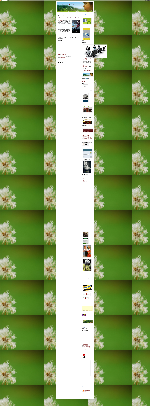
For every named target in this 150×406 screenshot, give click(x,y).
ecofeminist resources (85, 335)
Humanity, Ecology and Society (87, 180)
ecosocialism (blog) (85, 336)
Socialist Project (85, 348)
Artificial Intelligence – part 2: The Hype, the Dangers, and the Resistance (87, 59)
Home (69, 80)
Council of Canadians (85, 334)
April (83, 189)
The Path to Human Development (87, 181)
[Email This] (67, 56)
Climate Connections (85, 333)
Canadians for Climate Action (86, 331)
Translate (88, 14)
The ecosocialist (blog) (86, 350)
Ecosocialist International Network (87, 338)
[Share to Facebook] (69, 56)
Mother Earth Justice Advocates (87, 70)
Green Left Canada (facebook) (87, 340)
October (83, 188)
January (83, 186)
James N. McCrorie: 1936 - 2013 (87, 137)
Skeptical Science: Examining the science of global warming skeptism (87, 347)
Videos (64, 57)
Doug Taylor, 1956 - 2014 (86, 135)
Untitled (59, 54)
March (83, 190)
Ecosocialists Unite (85, 339)
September (83, 196)
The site (63, 54)
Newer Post (59, 80)
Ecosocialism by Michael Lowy (87, 179)
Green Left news (85, 341)
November (83, 187)
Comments (84, 86)
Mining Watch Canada (86, 342)
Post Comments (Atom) (64, 82)
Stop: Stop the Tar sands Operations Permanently (87, 349)
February (83, 185)
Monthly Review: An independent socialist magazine (87, 344)
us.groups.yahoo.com (89, 310)
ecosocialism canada (66, 3)
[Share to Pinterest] (70, 56)
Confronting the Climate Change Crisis (87, 178)
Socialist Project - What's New (87, 44)
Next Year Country (85, 345)
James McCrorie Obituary (86, 136)
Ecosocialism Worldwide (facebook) (87, 337)
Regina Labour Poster (85, 140)
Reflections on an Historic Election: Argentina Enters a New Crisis (87, 139)
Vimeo (65, 54)
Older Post (78, 80)
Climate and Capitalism (86, 332)
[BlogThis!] (68, 56)
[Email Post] (66, 56)
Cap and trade (61, 57)
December (83, 193)
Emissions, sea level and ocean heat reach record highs (87, 66)
